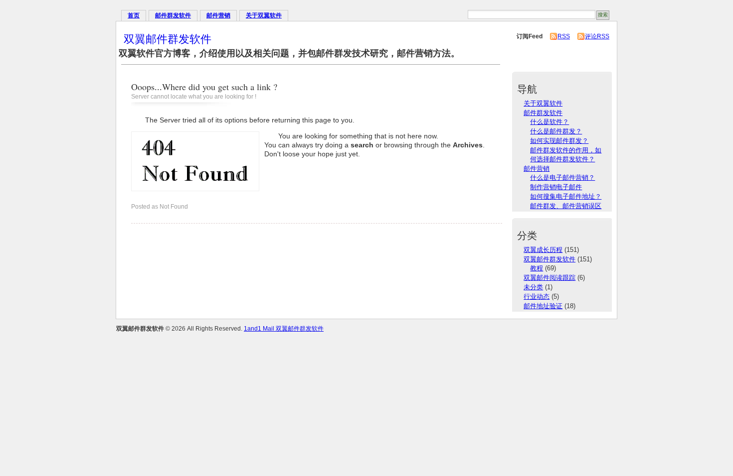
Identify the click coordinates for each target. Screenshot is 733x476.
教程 (536, 268)
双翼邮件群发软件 (167, 38)
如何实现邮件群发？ (559, 140)
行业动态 (537, 296)
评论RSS (597, 36)
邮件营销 (218, 15)
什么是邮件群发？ (556, 131)
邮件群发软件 (173, 15)
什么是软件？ (549, 121)
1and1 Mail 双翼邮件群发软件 (284, 328)
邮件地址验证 (543, 306)
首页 (134, 15)
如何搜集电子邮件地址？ (565, 196)
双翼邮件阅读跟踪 (549, 277)
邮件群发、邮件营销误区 (565, 206)
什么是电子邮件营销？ (562, 177)
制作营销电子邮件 (556, 187)
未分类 (533, 287)
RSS (563, 36)
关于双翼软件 (264, 15)
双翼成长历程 (543, 249)
